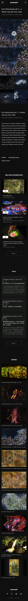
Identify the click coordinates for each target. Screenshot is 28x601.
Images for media (5, 160)
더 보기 (13, 253)
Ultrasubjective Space (14, 157)
